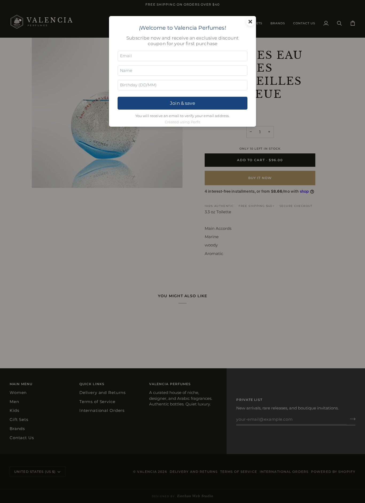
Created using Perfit (182, 122)
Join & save (182, 103)
